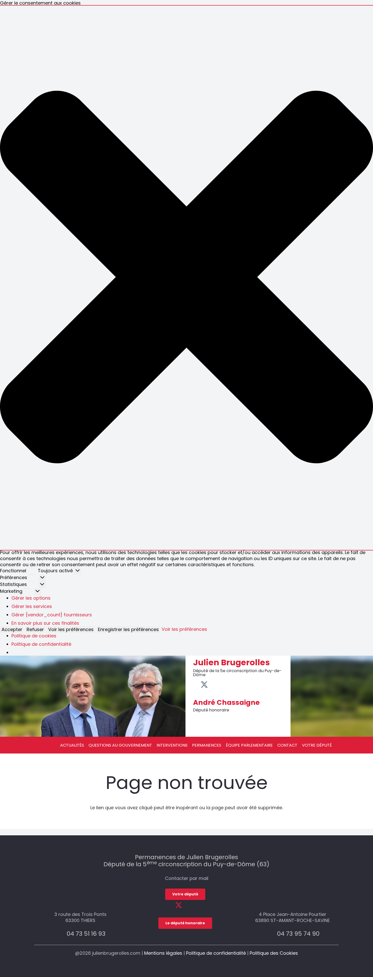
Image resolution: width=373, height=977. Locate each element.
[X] (204, 685)
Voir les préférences (71, 629)
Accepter (12, 629)
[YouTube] (212, 684)
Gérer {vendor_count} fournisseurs (51, 615)
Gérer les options (30, 598)
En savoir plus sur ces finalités (45, 623)
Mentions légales (163, 953)
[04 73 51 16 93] (61, 933)
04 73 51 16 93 (86, 933)
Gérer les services (31, 606)
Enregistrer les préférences (128, 629)
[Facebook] (196, 684)
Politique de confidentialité (41, 644)
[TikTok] (228, 684)
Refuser (35, 629)
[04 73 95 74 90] (271, 933)
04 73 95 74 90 (298, 933)
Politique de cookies (33, 636)
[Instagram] (220, 685)
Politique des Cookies (274, 953)
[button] (186, 277)
